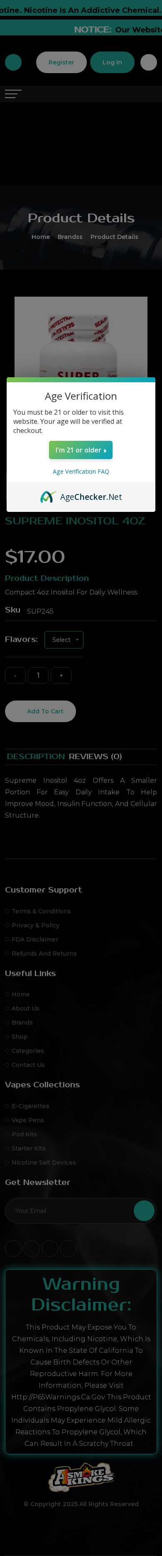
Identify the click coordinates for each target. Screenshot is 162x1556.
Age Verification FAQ (81, 471)
